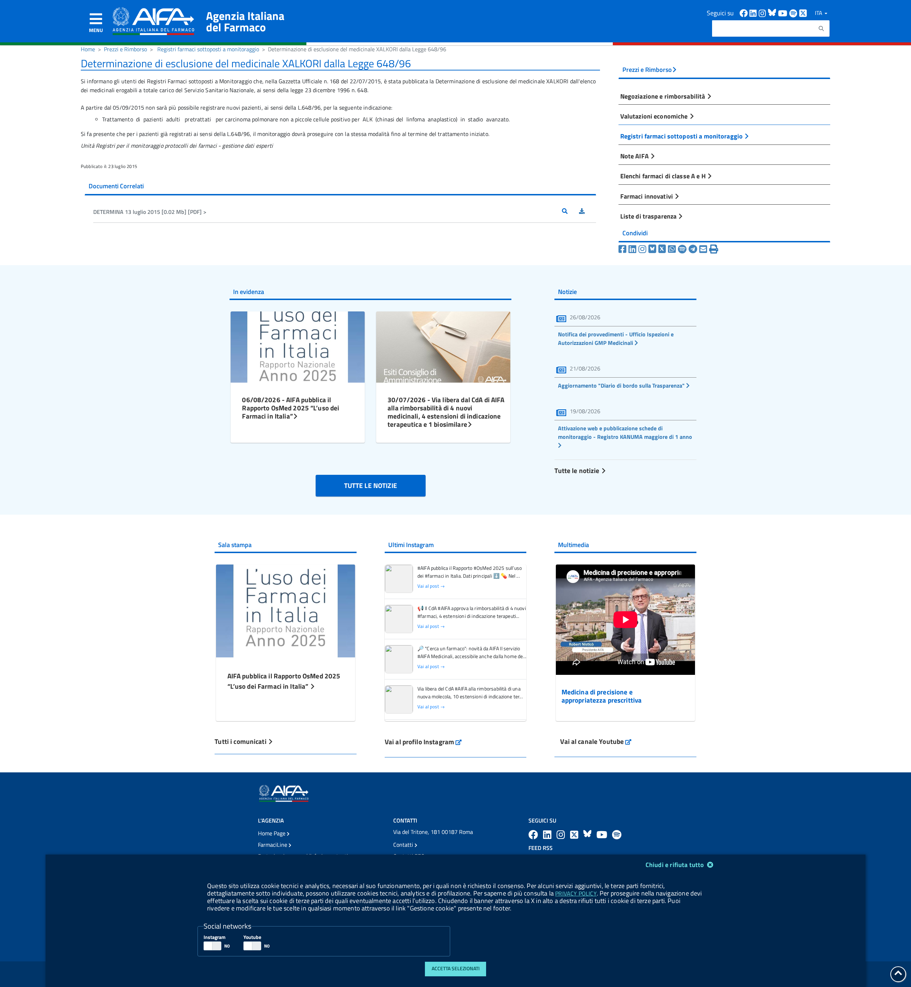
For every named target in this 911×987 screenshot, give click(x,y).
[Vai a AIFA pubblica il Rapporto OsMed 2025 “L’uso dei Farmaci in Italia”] (286, 610)
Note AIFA (635, 156)
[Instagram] (642, 249)
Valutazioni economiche (654, 116)
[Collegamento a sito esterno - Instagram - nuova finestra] (763, 12)
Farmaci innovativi (647, 196)
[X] (662, 249)
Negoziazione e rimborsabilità (663, 96)
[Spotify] (682, 249)
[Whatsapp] (672, 249)
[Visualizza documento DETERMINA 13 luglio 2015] (570, 212)
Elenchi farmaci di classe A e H (663, 176)
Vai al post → (431, 586)
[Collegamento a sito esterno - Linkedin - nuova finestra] (754, 12)
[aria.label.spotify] (616, 834)
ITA (819, 13)
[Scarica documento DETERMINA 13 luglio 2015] (587, 212)
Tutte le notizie (577, 470)
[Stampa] (713, 249)
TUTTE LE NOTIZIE (370, 485)
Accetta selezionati (456, 968)
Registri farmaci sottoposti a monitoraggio (208, 49)
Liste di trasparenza (649, 216)
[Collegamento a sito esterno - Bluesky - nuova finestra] (773, 12)
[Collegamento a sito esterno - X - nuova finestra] (803, 12)
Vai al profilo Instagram (423, 741)
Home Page (272, 833)
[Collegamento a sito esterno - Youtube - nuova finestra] (783, 12)
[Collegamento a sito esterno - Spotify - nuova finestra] (794, 12)
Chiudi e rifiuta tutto (676, 865)
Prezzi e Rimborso (125, 49)
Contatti (404, 844)
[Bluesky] (653, 249)
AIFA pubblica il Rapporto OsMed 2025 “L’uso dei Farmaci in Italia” (284, 681)
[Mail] (703, 249)
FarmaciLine (273, 844)
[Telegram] (693, 249)
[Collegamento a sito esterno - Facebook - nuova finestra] (744, 12)
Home (88, 49)
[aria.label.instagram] (562, 834)
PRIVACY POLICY (575, 893)
